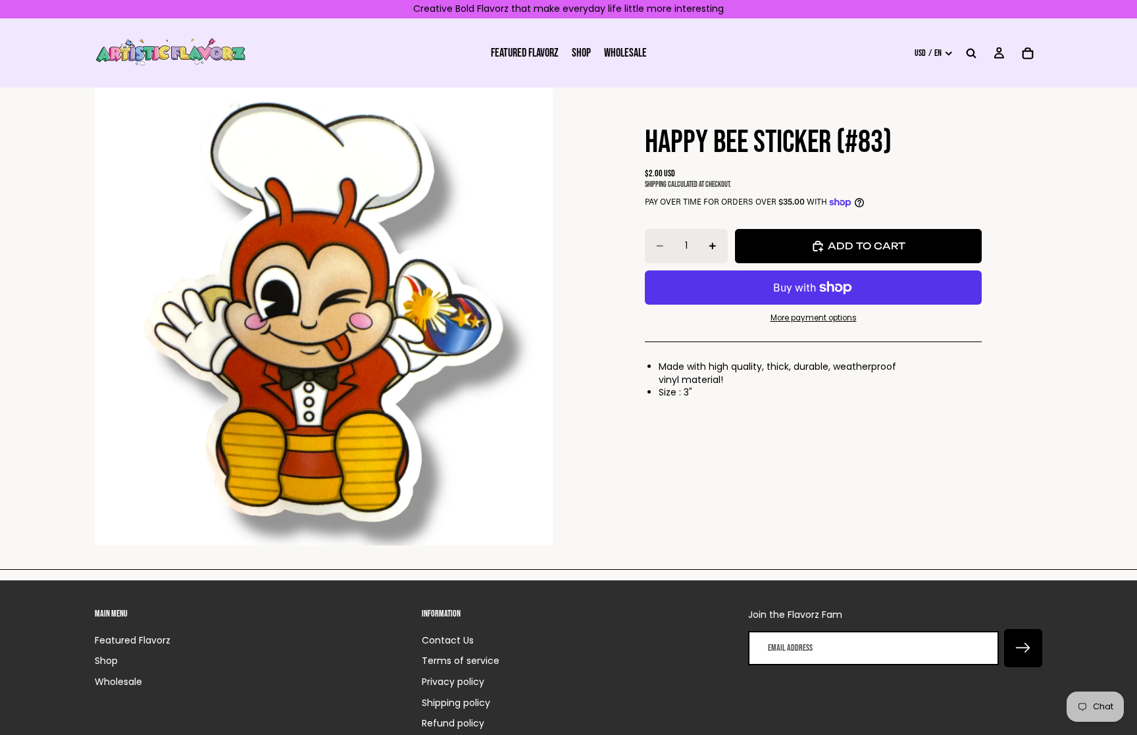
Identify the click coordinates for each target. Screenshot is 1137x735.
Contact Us (448, 640)
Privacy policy (453, 681)
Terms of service (460, 660)
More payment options (814, 318)
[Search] (971, 52)
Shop (106, 660)
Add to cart (866, 245)
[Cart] (1027, 52)
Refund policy (453, 723)
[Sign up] (1023, 648)
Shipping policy (456, 702)
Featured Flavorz (132, 640)
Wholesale (118, 681)
